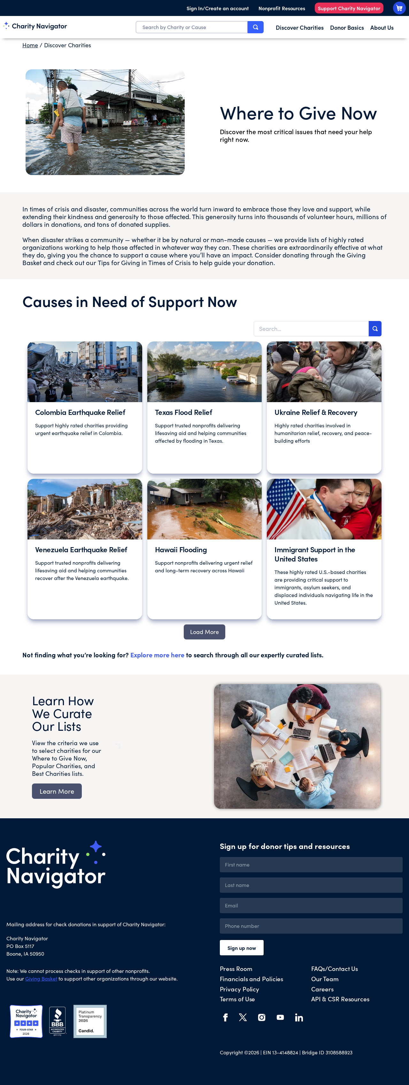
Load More (204, 632)
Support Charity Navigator (349, 7)
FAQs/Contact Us (334, 968)
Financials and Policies (251, 978)
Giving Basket (41, 978)
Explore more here (157, 654)
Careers (322, 988)
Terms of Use (237, 998)
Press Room (236, 968)
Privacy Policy (239, 988)
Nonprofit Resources (282, 7)
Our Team (325, 978)
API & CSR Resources (340, 998)
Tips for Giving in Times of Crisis (144, 262)
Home (30, 45)
